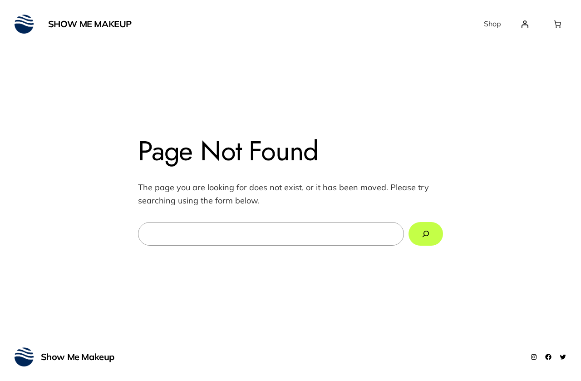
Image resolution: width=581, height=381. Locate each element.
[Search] (426, 234)
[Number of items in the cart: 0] (557, 24)
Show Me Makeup (90, 24)
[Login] (525, 24)
